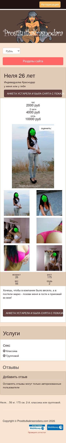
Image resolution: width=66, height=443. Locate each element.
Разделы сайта (33, 62)
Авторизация (50, 5)
